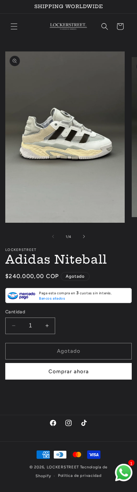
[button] (14, 26)
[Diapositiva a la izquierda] (53, 236)
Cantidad (15, 311)
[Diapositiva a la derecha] (84, 236)
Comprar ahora (68, 371)
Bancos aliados (52, 298)
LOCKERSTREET (63, 467)
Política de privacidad (79, 475)
